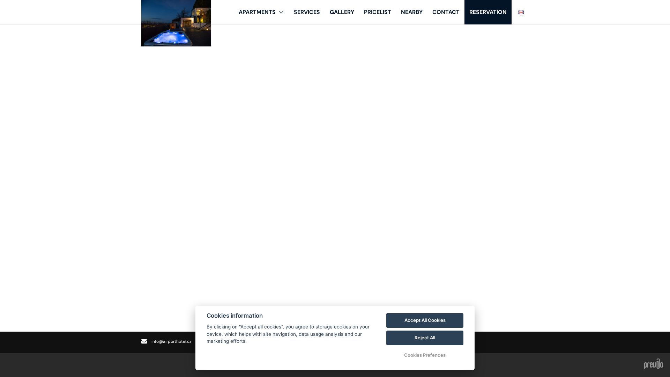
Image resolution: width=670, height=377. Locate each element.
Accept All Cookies (425, 320)
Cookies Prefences (425, 355)
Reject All (425, 337)
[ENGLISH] (521, 12)
